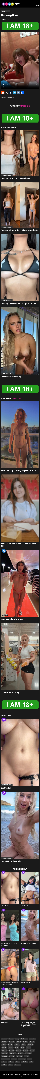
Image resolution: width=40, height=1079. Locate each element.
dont (11, 1044)
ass (12, 1039)
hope (19, 1050)
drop (17, 1044)
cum (19, 1042)
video (18, 1065)
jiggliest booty (6, 1022)
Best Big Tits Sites (7, 1075)
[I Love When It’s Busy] (20, 656)
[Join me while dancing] (20, 341)
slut (30, 1059)
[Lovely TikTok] (30, 888)
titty (11, 1065)
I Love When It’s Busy (10, 692)
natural (13, 1053)
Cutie (32, 1042)
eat (24, 1044)
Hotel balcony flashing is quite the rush (18, 470)
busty (12, 1042)
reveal (20, 1056)
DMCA (20, 1076)
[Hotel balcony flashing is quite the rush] (20, 434)
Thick (11, 1062)
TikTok (25, 1062)
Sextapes (6, 1059)
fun (17, 1047)
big (18, 1039)
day (4, 1044)
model (5, 1053)
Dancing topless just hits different (16, 178)
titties (5, 1065)
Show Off (16, 398)
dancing (11, 97)
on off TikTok (25, 983)
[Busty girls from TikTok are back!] (10, 925)
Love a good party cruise (12, 619)
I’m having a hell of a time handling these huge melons (28, 1024)
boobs (33, 1039)
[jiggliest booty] (10, 1004)
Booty (5, 1042)
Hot (4, 551)
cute (26, 1042)
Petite (5, 1056)
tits (32, 1062)
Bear (4, 97)
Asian (5, 1039)
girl (23, 1047)
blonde (25, 1039)
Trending (4, 720)
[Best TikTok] (20, 752)
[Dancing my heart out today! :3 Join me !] (20, 267)
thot (18, 1062)
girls (29, 1047)
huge (26, 1050)
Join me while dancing (11, 376)
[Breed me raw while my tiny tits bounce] (10, 965)
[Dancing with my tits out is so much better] (20, 205)
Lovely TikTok (25, 906)
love (33, 1050)
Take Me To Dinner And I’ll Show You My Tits (18, 544)
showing (22, 1059)
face (4, 1047)
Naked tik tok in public (11, 861)
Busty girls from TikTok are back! (9, 944)
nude (21, 1053)
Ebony (31, 1044)
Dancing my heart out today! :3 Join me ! (19, 303)
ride (27, 1056)
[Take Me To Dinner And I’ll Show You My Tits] (20, 508)
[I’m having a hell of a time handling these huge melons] (30, 1004)
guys (12, 1050)
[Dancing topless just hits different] (20, 153)
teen (4, 1062)
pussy (12, 1056)
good (5, 1050)
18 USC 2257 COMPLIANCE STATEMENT (26, 1075)
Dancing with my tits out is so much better (20, 230)
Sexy (14, 1059)
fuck (11, 1047)
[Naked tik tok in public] (20, 825)
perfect (29, 1053)
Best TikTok (6, 788)
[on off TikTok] (30, 965)
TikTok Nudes (7, 175)
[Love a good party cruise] (20, 583)
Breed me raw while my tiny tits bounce (9, 984)
